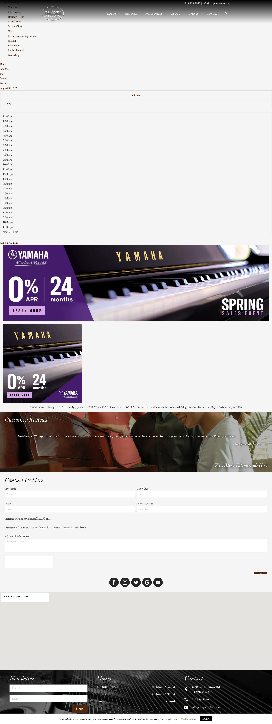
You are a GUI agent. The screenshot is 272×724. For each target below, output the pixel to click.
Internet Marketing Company (211, 604)
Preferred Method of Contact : (20, 374)
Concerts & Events (62, 392)
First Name (11, 338)
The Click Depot (187, 604)
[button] (226, 13)
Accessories (154, 13)
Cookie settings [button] (188, 718)
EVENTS (193, 13)
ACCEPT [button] (206, 718)
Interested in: (11, 387)
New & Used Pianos (15, 392)
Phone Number (145, 356)
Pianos (111, 13)
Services (131, 13)
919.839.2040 (192, 3)
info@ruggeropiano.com (216, 3)
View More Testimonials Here (241, 310)
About (175, 13)
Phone (19, 378)
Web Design (171, 604)
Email (8, 356)
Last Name (142, 338)
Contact (213, 13)
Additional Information (17, 401)
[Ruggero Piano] (53, 13)
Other (76, 392)
